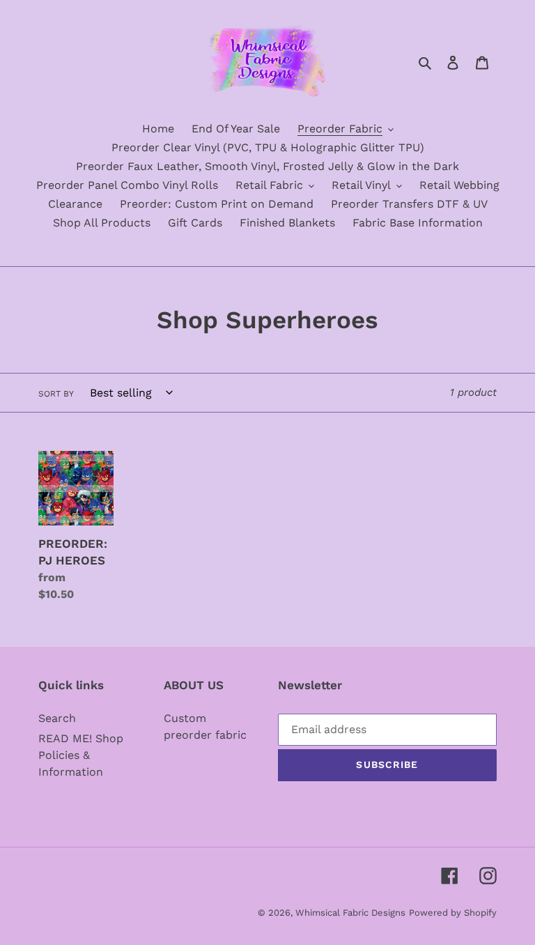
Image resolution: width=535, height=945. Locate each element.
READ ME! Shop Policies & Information (80, 755)
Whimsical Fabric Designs (350, 912)
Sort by (56, 394)
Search (57, 718)
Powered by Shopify (453, 912)
